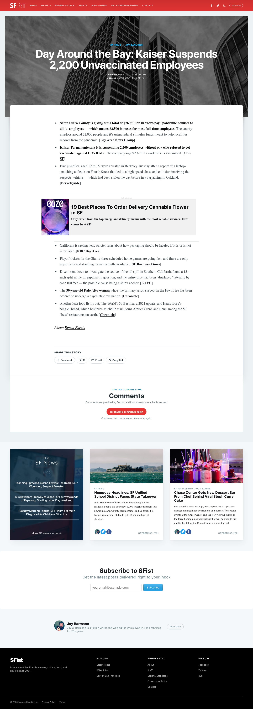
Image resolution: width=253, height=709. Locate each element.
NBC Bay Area (88, 250)
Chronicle (130, 295)
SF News (115, 45)
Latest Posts (103, 664)
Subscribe (236, 5)
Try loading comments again (126, 411)
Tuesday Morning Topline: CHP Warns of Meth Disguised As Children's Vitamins (46, 512)
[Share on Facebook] (109, 532)
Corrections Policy (157, 681)
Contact (147, 5)
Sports (82, 5)
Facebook (203, 664)
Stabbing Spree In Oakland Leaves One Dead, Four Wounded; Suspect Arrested (47, 484)
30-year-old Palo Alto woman (88, 290)
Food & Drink (99, 5)
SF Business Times (146, 264)
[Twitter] (218, 5)
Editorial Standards (157, 675)
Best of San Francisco (108, 675)
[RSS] (225, 5)
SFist (16, 660)
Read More (175, 626)
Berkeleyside (70, 182)
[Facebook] (212, 6)
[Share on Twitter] (103, 532)
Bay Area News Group (117, 139)
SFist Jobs (102, 670)
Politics (46, 5)
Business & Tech (64, 5)
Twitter (202, 670)
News (33, 5)
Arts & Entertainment (124, 5)
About (150, 664)
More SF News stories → (46, 533)
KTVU (146, 282)
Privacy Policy (49, 702)
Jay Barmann (134, 45)
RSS (200, 675)
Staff (150, 670)
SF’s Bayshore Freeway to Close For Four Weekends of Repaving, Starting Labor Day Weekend (46, 498)
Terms (62, 702)
